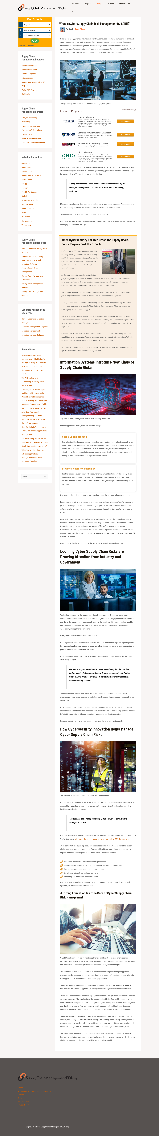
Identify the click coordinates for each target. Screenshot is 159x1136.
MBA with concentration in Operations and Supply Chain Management (95, 136)
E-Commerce (27, 179)
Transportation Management (33, 142)
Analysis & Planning (29, 118)
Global (24, 196)
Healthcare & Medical (30, 200)
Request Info (125, 121)
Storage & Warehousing (31, 138)
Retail (24, 213)
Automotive (26, 167)
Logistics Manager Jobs (31, 331)
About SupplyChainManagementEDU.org (34, 1091)
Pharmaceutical (28, 208)
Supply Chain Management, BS (99, 146)
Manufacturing (27, 204)
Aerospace (26, 163)
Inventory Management (31, 126)
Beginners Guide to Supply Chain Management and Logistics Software (32, 260)
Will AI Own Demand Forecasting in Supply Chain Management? (33, 381)
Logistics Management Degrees (35, 327)
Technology (26, 225)
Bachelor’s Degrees (29, 70)
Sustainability (27, 221)
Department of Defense (31, 175)
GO (34, 40)
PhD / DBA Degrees (29, 90)
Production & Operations (32, 130)
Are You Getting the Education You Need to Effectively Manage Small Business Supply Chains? (34, 442)
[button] (80, 4)
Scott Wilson (80, 29)
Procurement (27, 134)
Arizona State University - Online (93, 143)
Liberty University (86, 117)
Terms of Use (23, 1101)
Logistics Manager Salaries (33, 335)
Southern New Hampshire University (94, 133)
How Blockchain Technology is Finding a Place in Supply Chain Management (34, 431)
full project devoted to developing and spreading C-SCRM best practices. (104, 839)
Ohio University (85, 152)
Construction (27, 171)
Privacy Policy (23, 1105)
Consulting (26, 122)
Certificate (26, 94)
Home (20, 1088)
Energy (24, 184)
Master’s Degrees (29, 74)
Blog (20, 1098)
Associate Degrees (29, 65)
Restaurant (26, 217)
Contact (21, 1095)
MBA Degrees (27, 78)
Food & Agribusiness (30, 192)
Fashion (25, 188)
